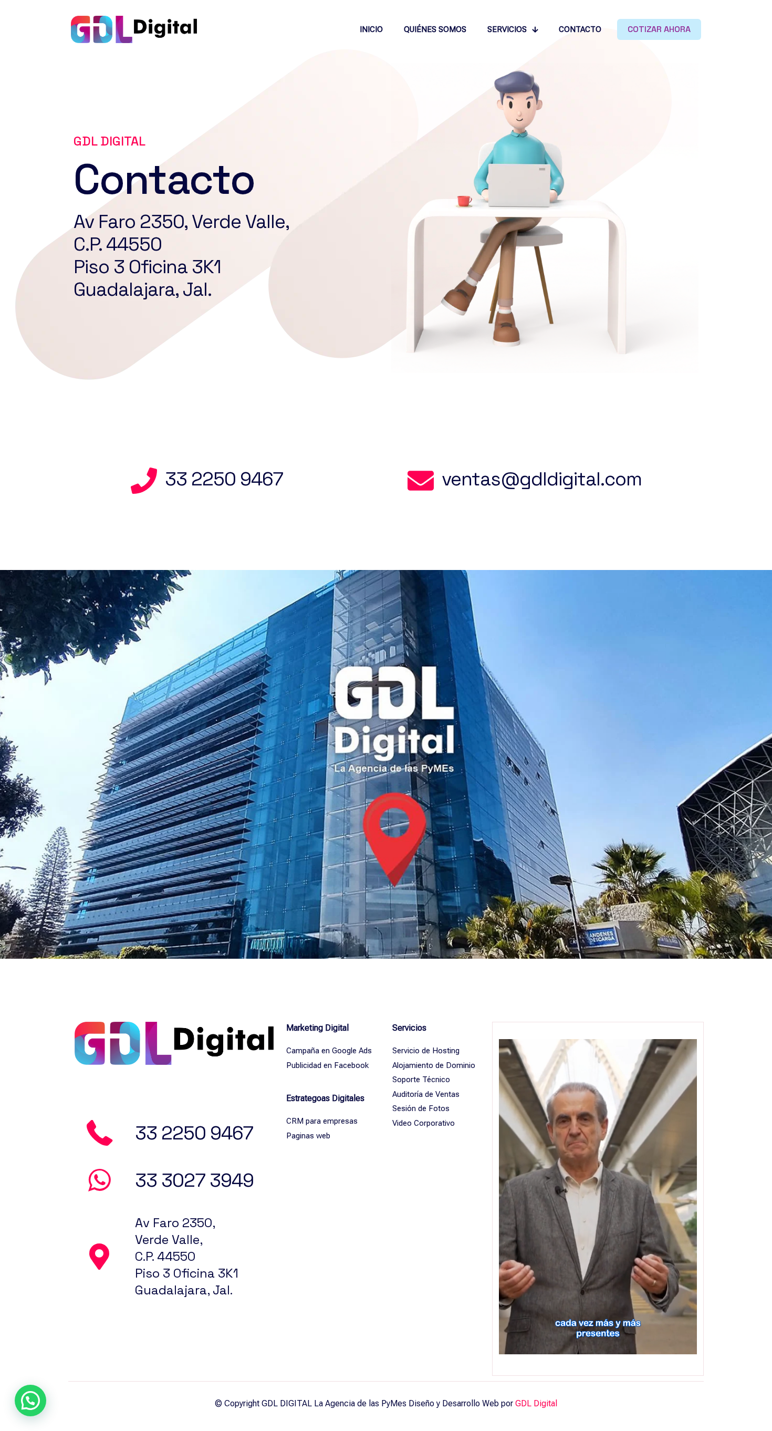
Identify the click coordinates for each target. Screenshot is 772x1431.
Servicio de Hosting (426, 1050)
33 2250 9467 (224, 479)
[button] (30, 1400)
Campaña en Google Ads (329, 1050)
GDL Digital (536, 1403)
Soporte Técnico (421, 1079)
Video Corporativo (423, 1123)
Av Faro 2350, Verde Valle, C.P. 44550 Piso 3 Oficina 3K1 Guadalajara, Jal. (181, 256)
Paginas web (308, 1135)
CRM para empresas (322, 1121)
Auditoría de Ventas (426, 1094)
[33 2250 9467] (144, 481)
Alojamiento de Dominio (433, 1065)
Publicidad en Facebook (327, 1065)
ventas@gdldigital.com (542, 479)
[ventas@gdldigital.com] (421, 481)
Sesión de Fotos (421, 1108)
